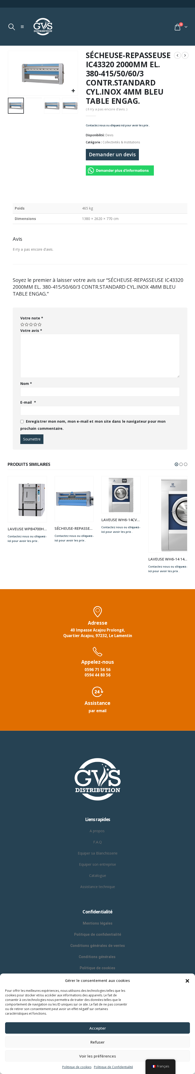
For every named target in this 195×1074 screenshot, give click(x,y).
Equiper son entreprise (97, 864)
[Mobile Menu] (22, 26)
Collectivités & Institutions (121, 142)
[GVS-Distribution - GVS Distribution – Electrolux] (43, 27)
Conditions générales (98, 957)
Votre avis (31, 330)
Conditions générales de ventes (97, 946)
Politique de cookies (76, 1067)
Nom (26, 383)
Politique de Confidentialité (113, 1067)
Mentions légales (97, 923)
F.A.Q (97, 842)
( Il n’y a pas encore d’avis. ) (106, 109)
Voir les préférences (97, 1056)
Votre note (31, 318)
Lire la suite (38, 484)
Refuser (97, 1042)
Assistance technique (97, 886)
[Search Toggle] (11, 27)
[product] (27, 499)
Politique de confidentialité (97, 934)
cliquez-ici (117, 125)
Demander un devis (112, 154)
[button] (187, 980)
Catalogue (97, 875)
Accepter (97, 1028)
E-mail (28, 402)
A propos (98, 830)
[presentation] (14, 73)
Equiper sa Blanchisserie (98, 853)
